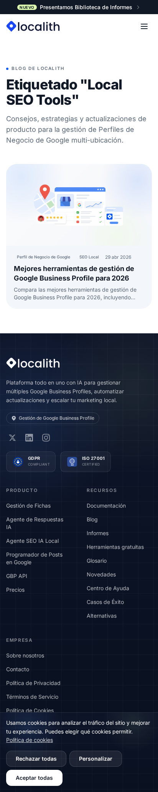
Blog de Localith (38, 68)
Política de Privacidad (33, 683)
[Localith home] (33, 26)
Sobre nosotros (25, 655)
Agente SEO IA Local (32, 540)
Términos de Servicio (32, 696)
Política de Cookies (30, 710)
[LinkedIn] (29, 438)
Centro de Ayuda (108, 588)
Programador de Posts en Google (34, 558)
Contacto (17, 669)
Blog (92, 519)
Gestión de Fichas (28, 505)
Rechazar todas (36, 758)
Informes (98, 533)
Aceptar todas (34, 777)
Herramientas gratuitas (115, 547)
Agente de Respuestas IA (34, 523)
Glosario (97, 560)
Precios (15, 589)
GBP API (16, 576)
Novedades (101, 574)
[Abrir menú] (144, 26)
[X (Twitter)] (12, 438)
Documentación (106, 505)
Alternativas (102, 615)
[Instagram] (46, 438)
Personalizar (95, 758)
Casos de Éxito (105, 602)
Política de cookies (29, 740)
